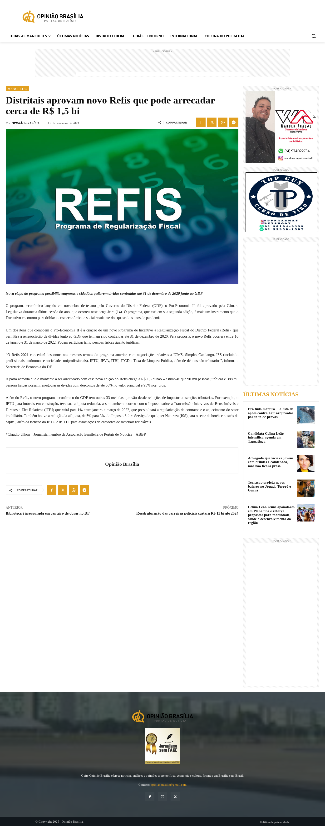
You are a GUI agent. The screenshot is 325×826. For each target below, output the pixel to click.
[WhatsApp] (222, 122)
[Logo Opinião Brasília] (53, 17)
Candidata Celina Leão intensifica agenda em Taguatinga (266, 437)
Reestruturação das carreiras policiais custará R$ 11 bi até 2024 (187, 513)
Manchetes (17, 89)
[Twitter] (212, 122)
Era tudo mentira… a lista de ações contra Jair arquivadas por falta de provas (270, 413)
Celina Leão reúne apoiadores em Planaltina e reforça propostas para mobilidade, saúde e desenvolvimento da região (271, 515)
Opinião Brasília (26, 123)
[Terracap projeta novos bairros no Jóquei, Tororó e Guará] (306, 488)
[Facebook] (201, 122)
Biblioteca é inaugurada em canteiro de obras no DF (48, 513)
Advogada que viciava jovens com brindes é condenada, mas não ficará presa (270, 462)
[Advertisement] (162, 64)
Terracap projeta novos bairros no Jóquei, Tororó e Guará (269, 486)
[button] (313, 36)
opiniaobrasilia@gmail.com (169, 784)
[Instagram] (162, 796)
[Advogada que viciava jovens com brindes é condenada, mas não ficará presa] (306, 464)
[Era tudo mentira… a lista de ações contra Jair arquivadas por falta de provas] (306, 414)
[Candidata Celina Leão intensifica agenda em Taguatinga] (306, 439)
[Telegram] (233, 122)
